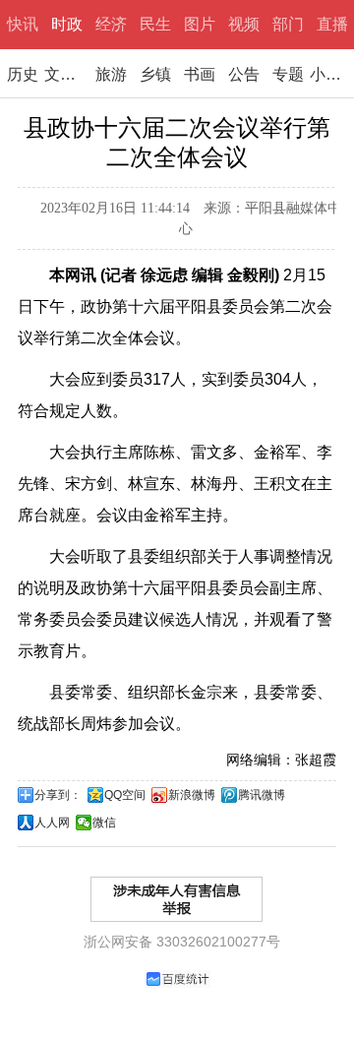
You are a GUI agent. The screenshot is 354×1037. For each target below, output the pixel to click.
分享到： (58, 795)
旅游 (111, 74)
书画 (199, 74)
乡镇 (155, 74)
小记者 (332, 74)
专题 (288, 74)
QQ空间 (125, 795)
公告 (244, 74)
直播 (332, 24)
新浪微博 (191, 795)
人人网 (52, 822)
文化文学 (66, 74)
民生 (155, 24)
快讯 (22, 24)
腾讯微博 (261, 795)
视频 (244, 24)
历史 (22, 74)
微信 (104, 822)
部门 (288, 24)
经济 (111, 24)
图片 (199, 24)
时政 (67, 24)
